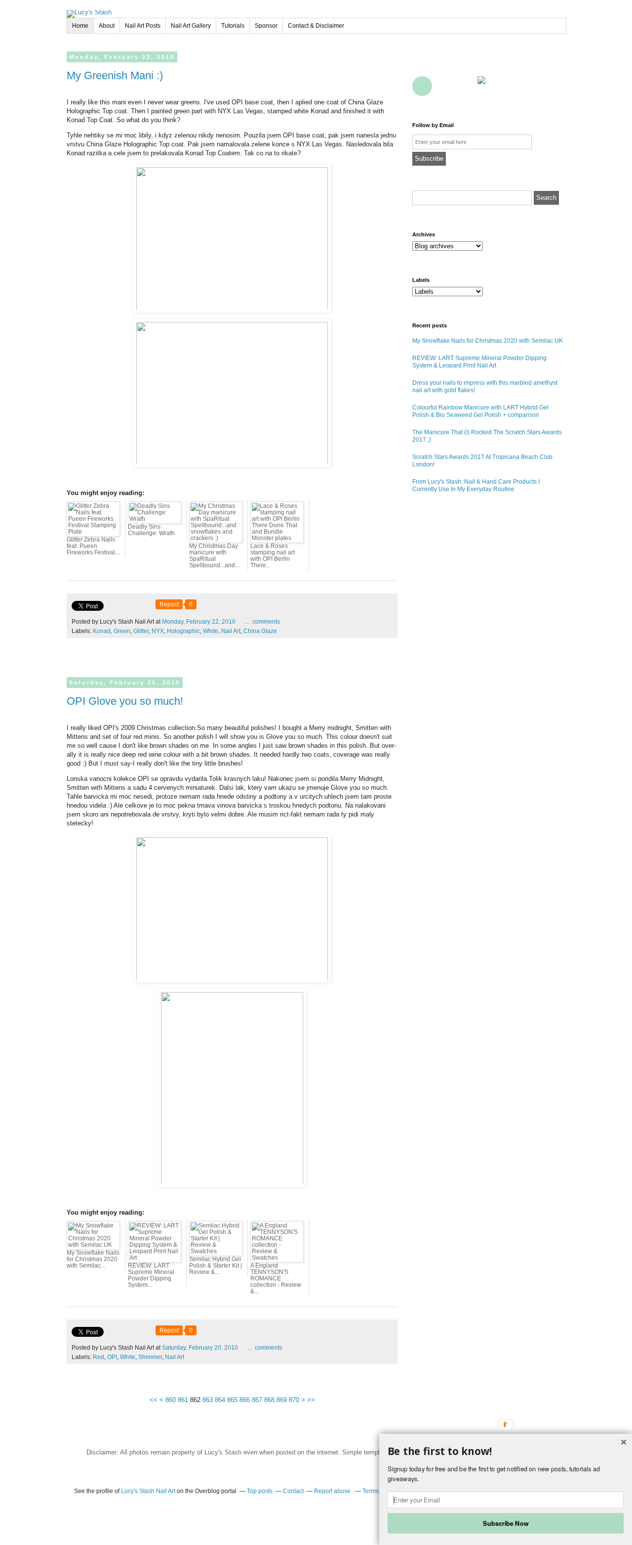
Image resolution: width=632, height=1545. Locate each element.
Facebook (422, 64)
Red (98, 1357)
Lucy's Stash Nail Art (148, 1491)
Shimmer (150, 1357)
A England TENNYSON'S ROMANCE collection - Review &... (275, 1278)
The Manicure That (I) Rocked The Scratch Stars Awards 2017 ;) (487, 436)
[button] (506, 1451)
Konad (102, 631)
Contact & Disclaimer (316, 25)
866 (244, 1400)
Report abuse (333, 1491)
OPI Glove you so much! (125, 701)
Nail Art (230, 631)
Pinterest (487, 64)
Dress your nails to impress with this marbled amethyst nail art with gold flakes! (484, 386)
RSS (444, 86)
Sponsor (266, 25)
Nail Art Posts (142, 25)
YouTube (509, 64)
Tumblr (531, 64)
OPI (112, 1357)
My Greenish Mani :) (115, 75)
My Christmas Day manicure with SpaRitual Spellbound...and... (214, 556)
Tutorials (232, 25)
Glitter (141, 631)
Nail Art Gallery (191, 25)
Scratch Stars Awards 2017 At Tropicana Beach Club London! (482, 461)
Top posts (260, 1491)
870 (294, 1400)
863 (207, 1400)
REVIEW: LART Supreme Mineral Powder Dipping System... (151, 1275)
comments (262, 621)
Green (122, 631)
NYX (158, 631)
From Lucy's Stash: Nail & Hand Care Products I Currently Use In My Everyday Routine (476, 485)
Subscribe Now (506, 1522)
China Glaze (260, 631)
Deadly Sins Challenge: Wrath (151, 530)
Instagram (552, 64)
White (210, 631)
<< (154, 1400)
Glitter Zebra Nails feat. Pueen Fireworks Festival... (93, 546)
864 (220, 1400)
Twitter (444, 64)
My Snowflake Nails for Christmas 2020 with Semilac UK (487, 340)
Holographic (183, 631)
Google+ (422, 86)
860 (170, 1400)
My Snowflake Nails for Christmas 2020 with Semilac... (93, 1259)
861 (183, 1400)
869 (281, 1400)
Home (80, 25)
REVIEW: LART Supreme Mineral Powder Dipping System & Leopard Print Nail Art (479, 362)
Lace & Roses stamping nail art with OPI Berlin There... (272, 556)
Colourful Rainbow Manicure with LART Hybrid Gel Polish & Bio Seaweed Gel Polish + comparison (480, 411)
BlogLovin (465, 64)
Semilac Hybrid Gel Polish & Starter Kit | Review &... (215, 1265)
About (107, 25)
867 (257, 1400)
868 (269, 1400)
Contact (465, 86)
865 (232, 1400)
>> (311, 1400)
